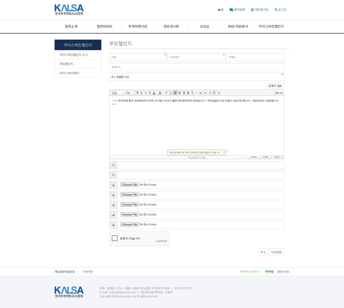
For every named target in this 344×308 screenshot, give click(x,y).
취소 (263, 252)
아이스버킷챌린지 (271, 26)
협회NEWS (104, 26)
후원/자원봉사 (238, 26)
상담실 (204, 26)
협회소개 (71, 26)
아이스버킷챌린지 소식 (74, 55)
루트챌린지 (66, 64)
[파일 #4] (113, 215)
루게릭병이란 (137, 26)
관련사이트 (283, 272)
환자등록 (239, 9)
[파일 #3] (113, 205)
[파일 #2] (113, 195)
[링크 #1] (113, 165)
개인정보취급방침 (65, 272)
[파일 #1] (113, 185)
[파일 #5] (113, 225)
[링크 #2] (113, 175)
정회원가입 (262, 9)
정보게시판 (171, 26)
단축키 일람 (275, 86)
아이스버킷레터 (69, 73)
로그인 (282, 9)
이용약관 (88, 272)
